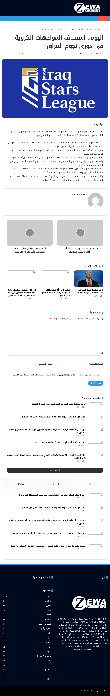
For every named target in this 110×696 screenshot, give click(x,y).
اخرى (49, 637)
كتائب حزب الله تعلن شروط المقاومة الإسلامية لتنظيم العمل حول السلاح (55, 292)
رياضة (48, 660)
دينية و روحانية (44, 623)
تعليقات (20, 484)
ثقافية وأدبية (45, 628)
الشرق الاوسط (45, 642)
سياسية (48, 619)
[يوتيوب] (80, 654)
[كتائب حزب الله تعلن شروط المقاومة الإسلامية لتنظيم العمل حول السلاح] (55, 278)
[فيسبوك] (87, 654)
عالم (49, 610)
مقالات (48, 614)
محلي (48, 605)
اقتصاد (48, 665)
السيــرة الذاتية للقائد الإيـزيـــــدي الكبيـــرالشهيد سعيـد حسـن (60, 442)
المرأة (48, 651)
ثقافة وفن (46, 669)
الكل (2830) (55, 470)
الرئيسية (98, 29)
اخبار (91, 29)
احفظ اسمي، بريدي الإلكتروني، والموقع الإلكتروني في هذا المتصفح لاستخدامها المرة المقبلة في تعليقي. (57, 375)
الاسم (100, 353)
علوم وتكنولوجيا (44, 656)
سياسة (48, 601)
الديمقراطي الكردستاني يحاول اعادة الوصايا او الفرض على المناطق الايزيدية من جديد (48, 546)
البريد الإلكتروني (96, 364)
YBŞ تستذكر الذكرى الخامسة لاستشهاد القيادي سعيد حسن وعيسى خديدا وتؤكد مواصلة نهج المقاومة (46, 456)
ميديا (49, 674)
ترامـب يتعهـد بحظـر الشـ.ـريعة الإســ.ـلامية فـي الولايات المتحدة (89, 291)
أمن (49, 646)
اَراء (49, 633)
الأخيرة (56, 484)
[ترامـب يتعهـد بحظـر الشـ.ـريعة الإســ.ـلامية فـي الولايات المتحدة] (88, 278)
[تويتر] (84, 654)
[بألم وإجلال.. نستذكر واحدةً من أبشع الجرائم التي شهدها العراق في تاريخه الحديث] (95, 537)
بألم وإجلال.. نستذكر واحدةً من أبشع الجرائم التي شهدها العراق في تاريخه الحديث (49, 533)
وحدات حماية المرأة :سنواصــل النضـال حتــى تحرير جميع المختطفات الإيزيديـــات (52, 495)
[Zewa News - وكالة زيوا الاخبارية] (87, 8)
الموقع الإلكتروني (46, 364)
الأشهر (90, 484)
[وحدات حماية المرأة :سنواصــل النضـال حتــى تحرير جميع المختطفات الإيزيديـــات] (95, 498)
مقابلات (48, 679)
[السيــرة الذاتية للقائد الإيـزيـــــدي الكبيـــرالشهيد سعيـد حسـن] (95, 446)
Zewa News (78, 194)
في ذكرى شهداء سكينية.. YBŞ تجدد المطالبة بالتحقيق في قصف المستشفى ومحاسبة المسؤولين (21, 292)
